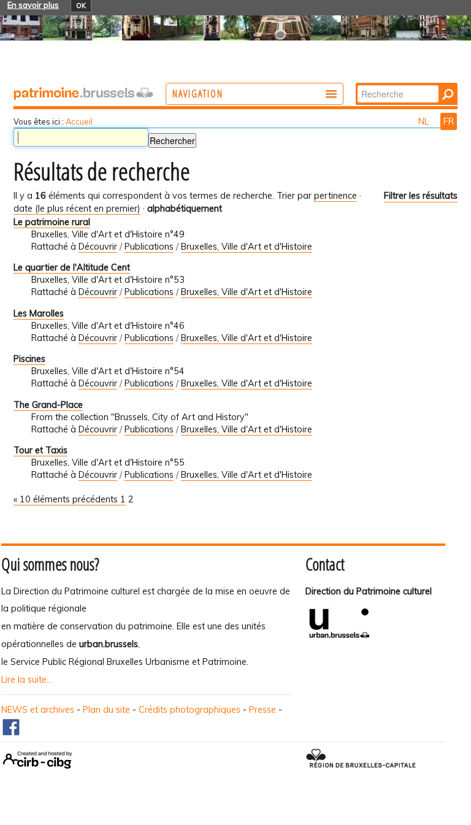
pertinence (335, 195)
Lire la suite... (26, 679)
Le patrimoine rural (51, 222)
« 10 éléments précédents (66, 499)
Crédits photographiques (189, 709)
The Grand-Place (48, 404)
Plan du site (106, 709)
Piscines (29, 358)
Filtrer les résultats (421, 195)
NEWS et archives (37, 709)
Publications (149, 246)
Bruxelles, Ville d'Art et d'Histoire (246, 246)
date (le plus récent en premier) (76, 208)
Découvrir (97, 246)
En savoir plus (33, 5)
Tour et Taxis (40, 450)
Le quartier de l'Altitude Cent (71, 267)
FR (448, 121)
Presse (262, 709)
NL (424, 121)
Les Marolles (38, 313)
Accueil (79, 121)
